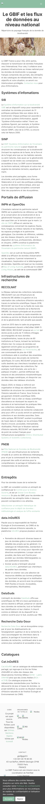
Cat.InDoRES (6, 666)
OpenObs (5, 253)
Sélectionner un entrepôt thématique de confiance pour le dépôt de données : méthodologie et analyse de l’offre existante (20, 508)
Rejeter (20, 799)
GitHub (11, 730)
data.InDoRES (11, 567)
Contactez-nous (31, 83)
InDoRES (15, 531)
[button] (41, 4)
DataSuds (25, 598)
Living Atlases (7, 269)
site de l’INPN (7, 223)
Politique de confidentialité (28, 786)
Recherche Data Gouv (10, 626)
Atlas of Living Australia (13, 267)
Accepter (9, 799)
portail (36, 330)
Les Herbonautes (29, 349)
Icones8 (9, 741)
